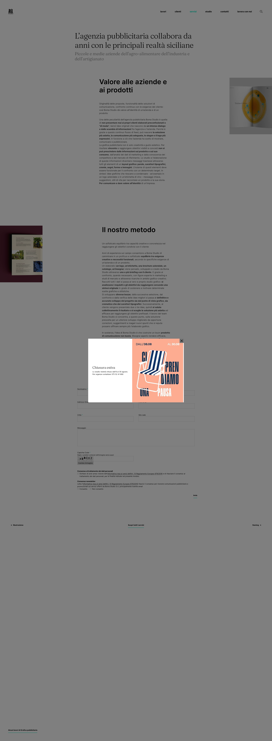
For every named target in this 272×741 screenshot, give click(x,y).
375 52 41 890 (117, 374)
